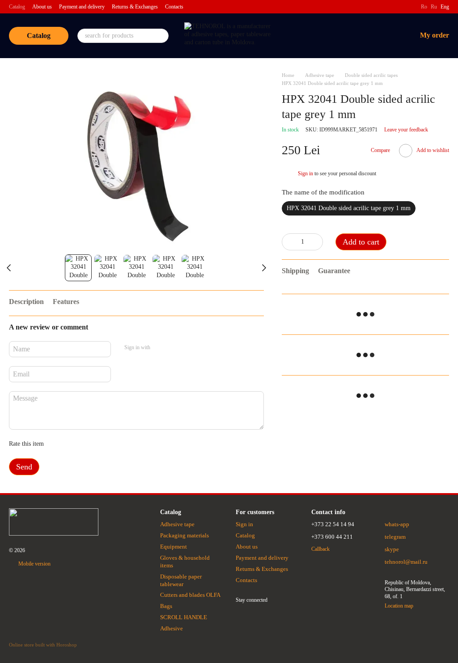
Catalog (17, 7)
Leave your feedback (406, 130)
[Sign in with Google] (174, 347)
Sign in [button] (305, 173)
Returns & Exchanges (135, 7)
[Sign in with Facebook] (160, 347)
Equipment (173, 546)
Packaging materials (184, 535)
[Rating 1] (58, 444)
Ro (424, 6)
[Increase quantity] (316, 242)
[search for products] (161, 36)
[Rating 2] (73, 444)
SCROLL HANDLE (183, 617)
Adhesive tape (177, 524)
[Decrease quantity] (288, 242)
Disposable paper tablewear (181, 580)
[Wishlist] (363, 36)
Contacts (174, 7)
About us (42, 7)
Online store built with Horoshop (43, 644)
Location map (399, 606)
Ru (434, 6)
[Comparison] (339, 36)
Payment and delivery (82, 7)
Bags (166, 606)
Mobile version (34, 564)
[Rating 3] (87, 444)
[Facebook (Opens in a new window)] (408, 6)
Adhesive (171, 628)
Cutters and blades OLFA (190, 594)
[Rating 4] (101, 444)
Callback (320, 549)
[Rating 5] (116, 444)
